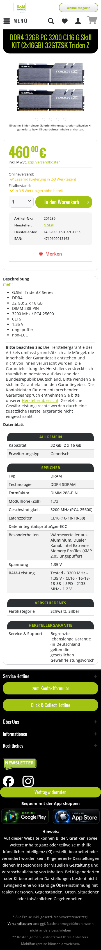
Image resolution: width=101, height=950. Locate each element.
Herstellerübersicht (40, 400)
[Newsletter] (50, 764)
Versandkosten (20, 923)
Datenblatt (13, 424)
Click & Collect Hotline (50, 705)
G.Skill (49, 225)
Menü (20, 20)
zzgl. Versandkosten (44, 162)
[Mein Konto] (78, 21)
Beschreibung (16, 279)
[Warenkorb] (92, 21)
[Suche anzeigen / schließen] (50, 21)
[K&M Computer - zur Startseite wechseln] (19, 8)
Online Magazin (78, 8)
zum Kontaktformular (50, 688)
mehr (8, 284)
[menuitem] (15, 21)
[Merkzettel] (64, 21)
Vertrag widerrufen (50, 792)
